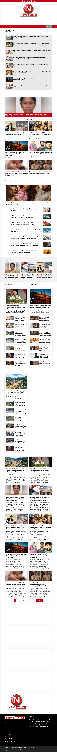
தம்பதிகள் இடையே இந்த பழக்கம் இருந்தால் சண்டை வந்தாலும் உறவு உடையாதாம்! (25, 209)
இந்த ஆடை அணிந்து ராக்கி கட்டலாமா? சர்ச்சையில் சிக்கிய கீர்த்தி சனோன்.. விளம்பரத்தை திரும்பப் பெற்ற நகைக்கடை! (40, 173)
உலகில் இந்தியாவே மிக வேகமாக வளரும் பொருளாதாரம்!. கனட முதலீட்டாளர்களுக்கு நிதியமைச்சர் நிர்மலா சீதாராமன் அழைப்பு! (20, 356)
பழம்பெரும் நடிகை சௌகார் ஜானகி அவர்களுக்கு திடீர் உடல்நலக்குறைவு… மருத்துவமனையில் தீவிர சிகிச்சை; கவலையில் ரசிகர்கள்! (45, 363)
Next (50, 268)
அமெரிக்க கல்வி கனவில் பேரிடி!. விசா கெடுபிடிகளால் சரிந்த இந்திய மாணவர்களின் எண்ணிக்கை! (21, 363)
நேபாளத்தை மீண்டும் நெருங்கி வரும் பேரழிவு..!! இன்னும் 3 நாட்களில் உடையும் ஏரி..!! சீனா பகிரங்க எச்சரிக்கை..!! (31, 37)
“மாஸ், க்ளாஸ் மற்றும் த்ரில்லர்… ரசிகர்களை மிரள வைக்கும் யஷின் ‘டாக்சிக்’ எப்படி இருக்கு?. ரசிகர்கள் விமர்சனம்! (45, 334)
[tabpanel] (28, 107)
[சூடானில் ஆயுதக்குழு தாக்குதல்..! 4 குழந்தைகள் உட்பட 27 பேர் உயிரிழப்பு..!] (10, 425)
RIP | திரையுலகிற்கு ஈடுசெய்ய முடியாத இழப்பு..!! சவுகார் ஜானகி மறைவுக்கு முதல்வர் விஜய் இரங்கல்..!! (45, 348)
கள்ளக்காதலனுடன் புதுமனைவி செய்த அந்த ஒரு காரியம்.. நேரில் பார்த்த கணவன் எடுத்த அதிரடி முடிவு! (16, 172)
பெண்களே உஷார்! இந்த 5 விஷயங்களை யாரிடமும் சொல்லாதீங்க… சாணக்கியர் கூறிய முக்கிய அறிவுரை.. (28, 202)
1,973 (33, 600)
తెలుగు (17, 750)
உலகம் (6, 369)
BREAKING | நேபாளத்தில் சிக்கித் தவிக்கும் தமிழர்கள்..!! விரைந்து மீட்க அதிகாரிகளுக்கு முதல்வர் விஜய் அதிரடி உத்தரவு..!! (21, 326)
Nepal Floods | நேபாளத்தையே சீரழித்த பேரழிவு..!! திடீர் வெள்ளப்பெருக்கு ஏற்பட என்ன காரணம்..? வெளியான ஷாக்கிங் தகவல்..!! (20, 419)
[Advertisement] (28, 613)
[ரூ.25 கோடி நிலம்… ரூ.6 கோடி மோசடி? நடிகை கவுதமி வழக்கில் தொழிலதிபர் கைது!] (34, 325)
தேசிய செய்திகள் (8, 284)
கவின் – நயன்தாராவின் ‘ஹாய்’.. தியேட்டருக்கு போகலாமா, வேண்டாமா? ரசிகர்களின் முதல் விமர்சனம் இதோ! (31, 78)
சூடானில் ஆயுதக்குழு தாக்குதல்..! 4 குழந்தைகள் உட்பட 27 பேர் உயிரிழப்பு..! (20, 426)
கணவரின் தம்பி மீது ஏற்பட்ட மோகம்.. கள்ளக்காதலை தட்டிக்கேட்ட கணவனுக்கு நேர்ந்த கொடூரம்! (31, 85)
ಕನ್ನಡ (22, 750)
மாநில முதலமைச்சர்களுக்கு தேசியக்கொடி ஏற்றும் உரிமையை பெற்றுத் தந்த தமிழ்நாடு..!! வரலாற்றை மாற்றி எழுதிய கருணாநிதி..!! (26, 237)
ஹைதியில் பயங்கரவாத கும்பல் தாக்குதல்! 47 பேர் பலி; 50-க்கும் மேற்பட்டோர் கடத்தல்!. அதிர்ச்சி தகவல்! (20, 441)
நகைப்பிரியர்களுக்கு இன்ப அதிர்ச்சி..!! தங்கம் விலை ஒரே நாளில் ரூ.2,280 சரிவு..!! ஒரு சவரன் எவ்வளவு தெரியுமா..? (32, 72)
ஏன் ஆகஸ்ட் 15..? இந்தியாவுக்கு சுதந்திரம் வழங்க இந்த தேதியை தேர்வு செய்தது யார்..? (26, 230)
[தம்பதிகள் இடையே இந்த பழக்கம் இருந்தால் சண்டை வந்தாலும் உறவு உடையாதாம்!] (47, 209)
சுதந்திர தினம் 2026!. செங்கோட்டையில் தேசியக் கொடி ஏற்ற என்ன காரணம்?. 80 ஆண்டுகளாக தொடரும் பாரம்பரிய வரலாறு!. (25, 223)
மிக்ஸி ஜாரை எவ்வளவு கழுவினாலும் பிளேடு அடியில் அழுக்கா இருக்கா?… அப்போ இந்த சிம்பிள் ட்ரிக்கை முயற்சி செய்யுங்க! (24, 244)
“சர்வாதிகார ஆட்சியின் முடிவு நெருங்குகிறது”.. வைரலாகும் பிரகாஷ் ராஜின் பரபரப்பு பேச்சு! (45, 356)
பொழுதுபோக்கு (32, 284)
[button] (47, 26)
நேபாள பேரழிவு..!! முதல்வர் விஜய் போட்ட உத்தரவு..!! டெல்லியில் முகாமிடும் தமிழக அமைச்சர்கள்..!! (31, 65)
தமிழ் (6, 750)
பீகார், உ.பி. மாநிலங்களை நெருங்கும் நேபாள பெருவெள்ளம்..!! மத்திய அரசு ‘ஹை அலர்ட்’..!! (20, 334)
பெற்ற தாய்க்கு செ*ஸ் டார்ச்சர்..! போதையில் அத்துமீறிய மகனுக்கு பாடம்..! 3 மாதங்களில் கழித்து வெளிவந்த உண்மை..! (32, 51)
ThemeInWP (32, 747)
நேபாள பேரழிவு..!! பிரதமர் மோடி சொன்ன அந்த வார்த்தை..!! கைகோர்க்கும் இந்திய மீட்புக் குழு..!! (20, 341)
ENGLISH (11, 750)
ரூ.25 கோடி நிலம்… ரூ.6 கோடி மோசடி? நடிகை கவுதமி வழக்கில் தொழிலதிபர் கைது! (44, 326)
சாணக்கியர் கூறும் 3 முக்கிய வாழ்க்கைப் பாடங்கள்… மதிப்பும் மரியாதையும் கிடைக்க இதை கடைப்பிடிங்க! (24, 251)
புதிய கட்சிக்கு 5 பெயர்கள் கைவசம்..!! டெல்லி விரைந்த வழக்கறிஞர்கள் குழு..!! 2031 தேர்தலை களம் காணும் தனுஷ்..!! (45, 341)
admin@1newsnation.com (11, 741)
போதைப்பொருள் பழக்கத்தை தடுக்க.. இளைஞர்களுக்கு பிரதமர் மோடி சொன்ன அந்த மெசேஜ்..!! (31, 44)
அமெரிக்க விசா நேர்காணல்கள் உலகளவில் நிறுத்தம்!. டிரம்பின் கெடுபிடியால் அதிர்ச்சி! (20, 434)
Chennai (7, 743)
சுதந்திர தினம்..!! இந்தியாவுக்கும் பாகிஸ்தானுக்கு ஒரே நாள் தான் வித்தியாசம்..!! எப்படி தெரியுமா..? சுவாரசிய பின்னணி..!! (25, 216)
